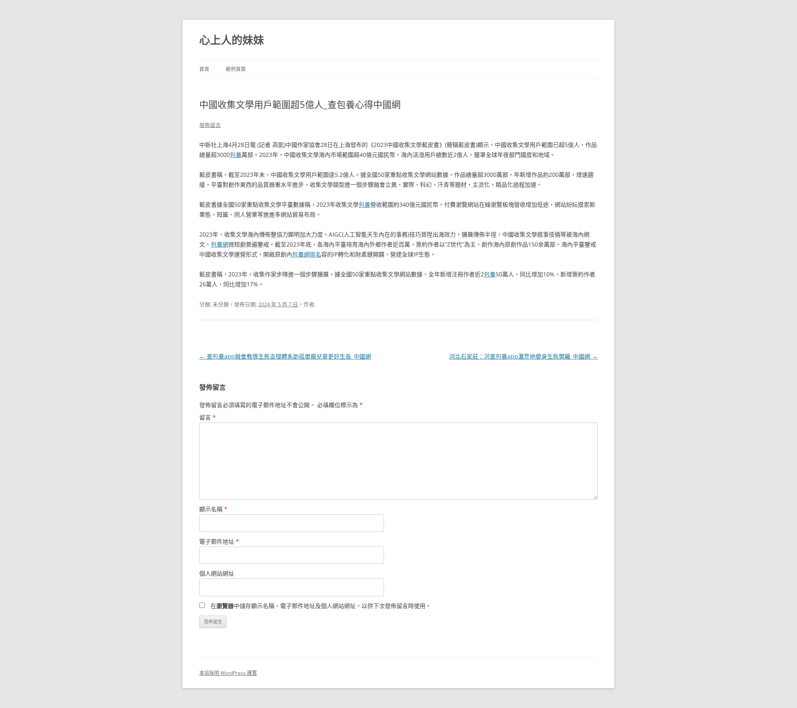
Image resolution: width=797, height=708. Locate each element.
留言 (207, 417)
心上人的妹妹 (231, 39)
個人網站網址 (216, 573)
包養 (236, 155)
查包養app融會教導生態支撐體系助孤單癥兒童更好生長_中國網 (285, 356)
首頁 (204, 69)
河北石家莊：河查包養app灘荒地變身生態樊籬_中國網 (523, 356)
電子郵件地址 (219, 541)
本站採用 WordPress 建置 (228, 672)
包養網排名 (306, 254)
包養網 (219, 244)
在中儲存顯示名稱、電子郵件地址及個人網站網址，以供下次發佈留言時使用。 (320, 606)
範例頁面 (236, 69)
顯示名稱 (213, 509)
